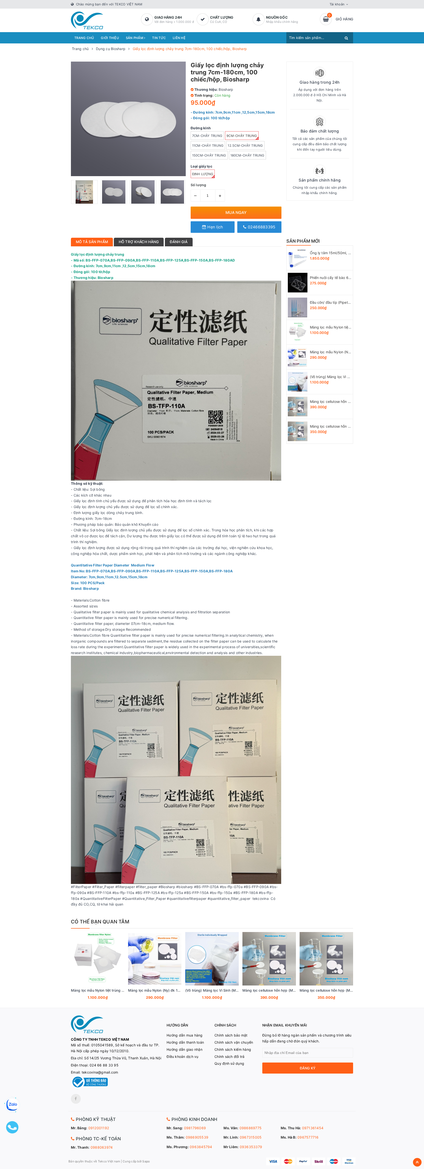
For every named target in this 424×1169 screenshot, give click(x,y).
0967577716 (308, 1137)
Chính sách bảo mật (231, 1035)
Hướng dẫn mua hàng (185, 1035)
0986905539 (197, 1137)
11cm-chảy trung (208, 145)
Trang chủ (84, 38)
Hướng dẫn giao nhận (184, 1049)
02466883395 (260, 226)
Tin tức (159, 38)
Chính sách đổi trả (229, 1056)
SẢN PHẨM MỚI (303, 241)
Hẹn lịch (214, 226)
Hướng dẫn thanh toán (185, 1042)
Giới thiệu (110, 38)
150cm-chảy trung (209, 155)
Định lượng (202, 174)
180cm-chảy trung (247, 155)
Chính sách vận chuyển (233, 1042)
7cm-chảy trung (207, 136)
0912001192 (98, 1128)
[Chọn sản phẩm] (91, 998)
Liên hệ (179, 38)
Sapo (146, 1161)
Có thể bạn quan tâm (100, 922)
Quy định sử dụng (229, 1063)
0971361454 (313, 1128)
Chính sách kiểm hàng (232, 1049)
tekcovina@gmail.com (100, 1072)
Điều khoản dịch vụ (183, 1056)
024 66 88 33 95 (104, 1065)
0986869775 (250, 1128)
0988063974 (102, 1147)
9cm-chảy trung (241, 136)
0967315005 (251, 1137)
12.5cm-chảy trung (245, 145)
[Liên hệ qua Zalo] (12, 1105)
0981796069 (195, 1128)
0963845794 (201, 1147)
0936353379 (251, 1147)
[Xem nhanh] (103, 998)
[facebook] (76, 1099)
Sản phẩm (135, 38)
